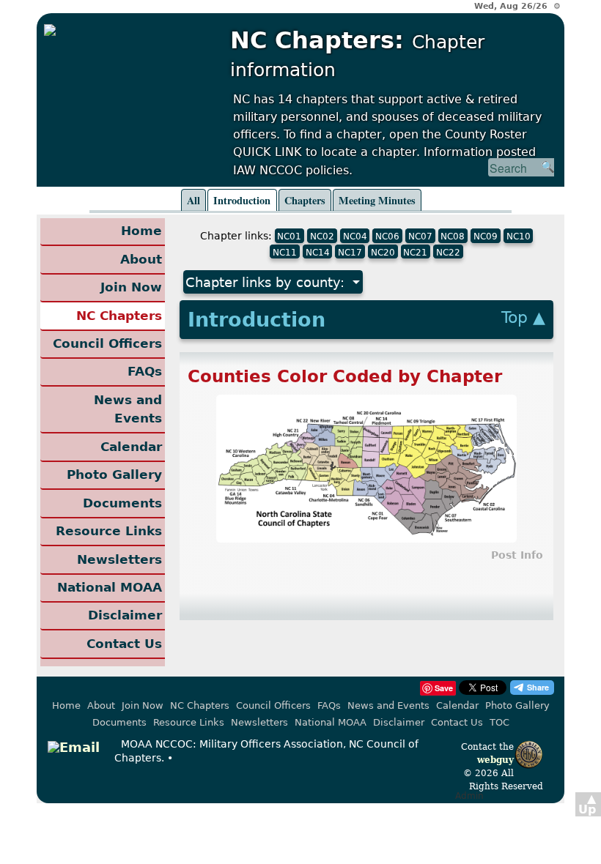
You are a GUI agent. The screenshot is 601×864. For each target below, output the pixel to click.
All (193, 200)
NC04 (355, 236)
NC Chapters (119, 315)
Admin (469, 796)
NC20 (383, 252)
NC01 (289, 236)
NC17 (350, 252)
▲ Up (587, 804)
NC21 (415, 252)
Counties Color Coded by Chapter (345, 376)
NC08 (452, 236)
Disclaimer (125, 615)
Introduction (241, 200)
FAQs (145, 371)
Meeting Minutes (377, 200)
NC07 (420, 236)
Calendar (131, 446)
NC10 (518, 236)
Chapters (304, 200)
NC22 (448, 252)
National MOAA (109, 587)
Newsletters (119, 559)
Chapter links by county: (267, 282)
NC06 (387, 236)
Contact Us (124, 643)
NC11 (285, 252)
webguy (495, 760)
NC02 (322, 236)
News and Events (128, 409)
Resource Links (109, 531)
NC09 (485, 236)
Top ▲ (523, 317)
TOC (499, 722)
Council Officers (107, 343)
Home (141, 230)
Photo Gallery (114, 474)
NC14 (318, 252)
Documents (122, 503)
